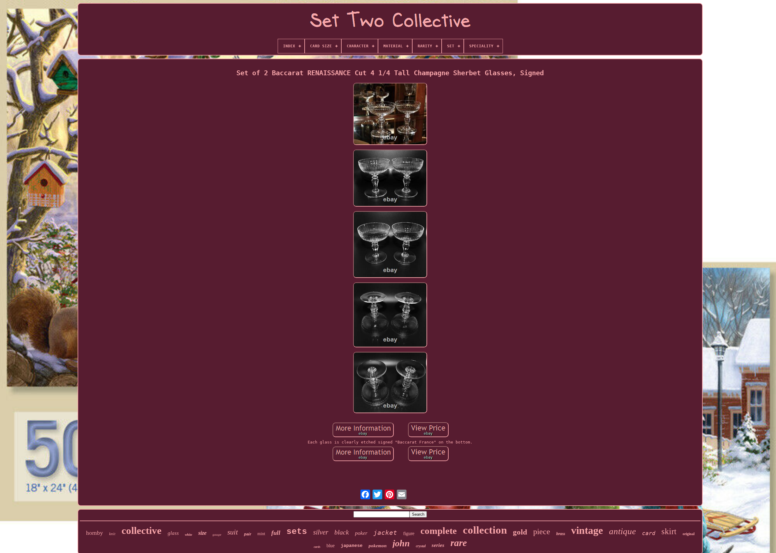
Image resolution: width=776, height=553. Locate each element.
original (688, 534)
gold (520, 532)
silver (320, 532)
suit (232, 532)
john (401, 543)
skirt (669, 531)
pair (247, 534)
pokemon (377, 545)
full (275, 532)
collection (485, 530)
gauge (216, 534)
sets (296, 531)
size (202, 533)
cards (317, 546)
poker (361, 533)
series (438, 545)
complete (438, 530)
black (341, 532)
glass (173, 533)
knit (112, 533)
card (648, 533)
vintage (587, 530)
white (188, 534)
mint (261, 533)
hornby (94, 533)
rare (458, 542)
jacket (385, 532)
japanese (352, 545)
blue (330, 545)
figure (408, 533)
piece (541, 531)
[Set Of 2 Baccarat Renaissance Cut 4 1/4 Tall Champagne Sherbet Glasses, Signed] (390, 114)
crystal (421, 546)
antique (622, 531)
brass (560, 533)
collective (142, 530)
